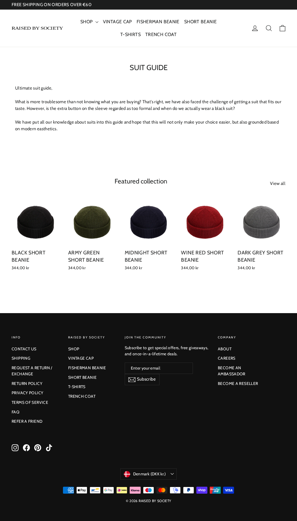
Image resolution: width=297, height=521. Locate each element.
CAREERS (227, 358)
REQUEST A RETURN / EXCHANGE (32, 370)
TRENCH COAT (161, 34)
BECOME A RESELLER (238, 383)
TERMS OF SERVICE (30, 402)
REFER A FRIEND (27, 421)
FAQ (15, 412)
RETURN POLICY (27, 383)
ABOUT (224, 349)
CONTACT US (24, 349)
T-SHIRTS (130, 34)
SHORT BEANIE (200, 21)
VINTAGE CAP (117, 21)
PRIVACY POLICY (27, 392)
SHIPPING (21, 358)
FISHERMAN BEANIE (158, 21)
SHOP (87, 21)
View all (277, 183)
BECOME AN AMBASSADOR (231, 370)
